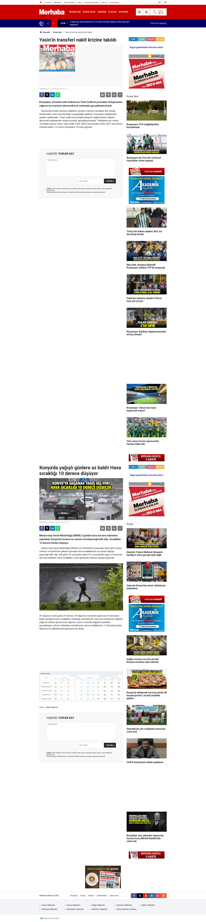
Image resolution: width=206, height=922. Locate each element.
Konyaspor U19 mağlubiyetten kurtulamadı (87, 23)
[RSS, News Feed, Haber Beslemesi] (164, 895)
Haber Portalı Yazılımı (51, 918)
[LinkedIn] (52, 94)
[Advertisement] (81, 213)
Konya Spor (89, 12)
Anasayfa (46, 32)
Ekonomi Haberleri (124, 905)
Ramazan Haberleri (49, 909)
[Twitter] (47, 94)
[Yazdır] (102, 94)
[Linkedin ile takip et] (152, 895)
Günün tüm (158, 23)
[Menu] (139, 12)
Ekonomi (123, 12)
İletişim (91, 896)
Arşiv (79, 2)
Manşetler (57, 2)
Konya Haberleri (48, 905)
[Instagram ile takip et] (158, 895)
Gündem (102, 12)
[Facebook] (41, 94)
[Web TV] (159, 2)
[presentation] (48, 23)
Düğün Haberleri (98, 905)
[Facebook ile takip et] (134, 895)
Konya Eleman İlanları (91, 2)
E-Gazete (48, 2)
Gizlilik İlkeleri (102, 896)
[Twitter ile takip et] (140, 895)
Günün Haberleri (69, 2)
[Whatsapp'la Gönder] (57, 94)
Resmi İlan (74, 12)
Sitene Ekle (114, 896)
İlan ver (104, 2)
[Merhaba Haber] (51, 12)
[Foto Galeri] (165, 2)
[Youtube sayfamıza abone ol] (146, 895)
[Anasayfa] (40, 2)
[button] (108, 94)
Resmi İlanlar (114, 2)
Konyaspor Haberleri (75, 909)
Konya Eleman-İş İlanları (126, 909)
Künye (83, 896)
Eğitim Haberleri (148, 905)
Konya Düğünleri (73, 905)
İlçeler (112, 12)
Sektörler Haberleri (99, 909)
